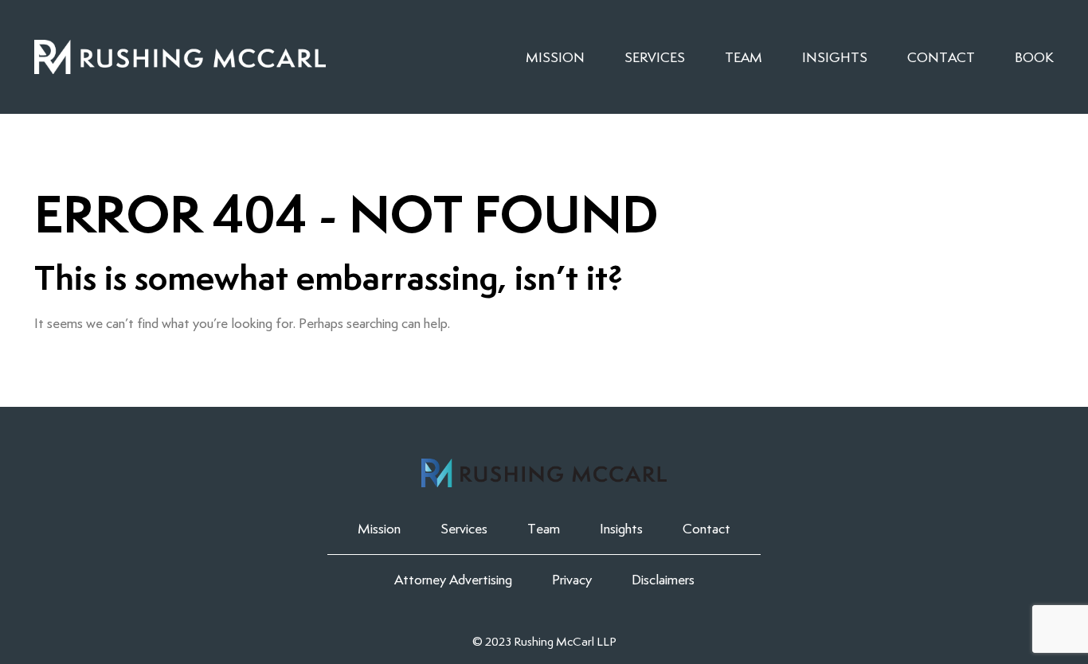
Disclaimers (663, 579)
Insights (834, 57)
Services (654, 57)
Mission (555, 57)
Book (1034, 57)
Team (743, 57)
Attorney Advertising (453, 579)
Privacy (572, 579)
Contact (941, 57)
